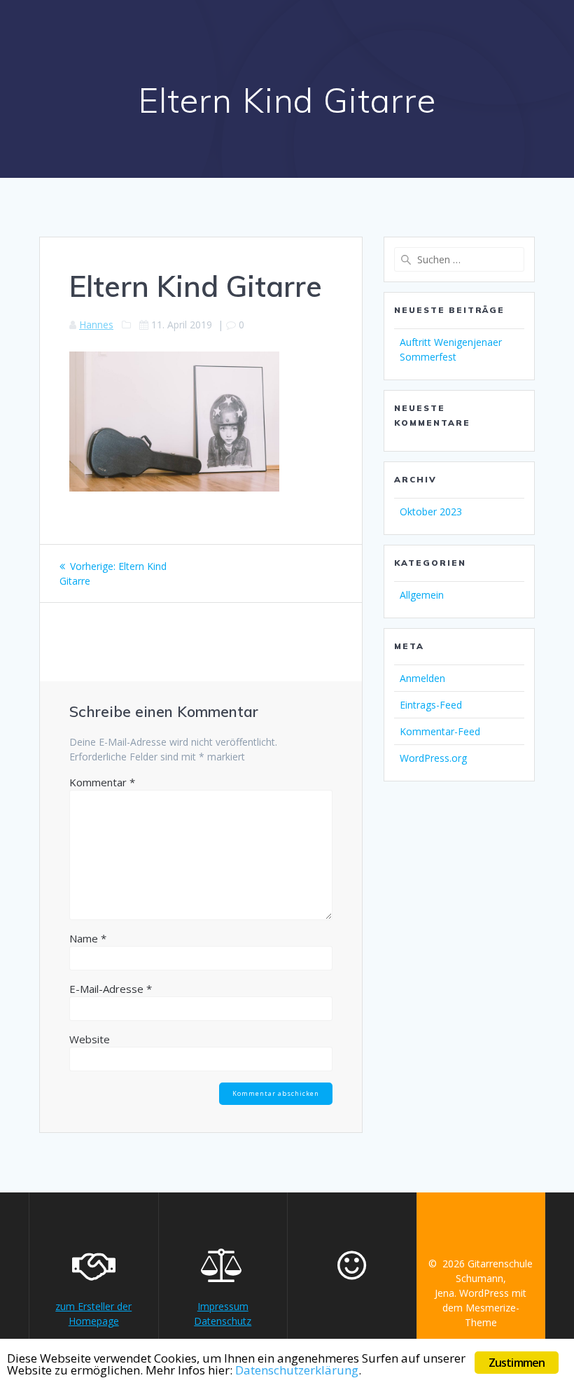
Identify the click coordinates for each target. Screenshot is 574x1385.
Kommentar (102, 782)
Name (87, 938)
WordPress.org (433, 758)
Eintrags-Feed (431, 704)
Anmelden (422, 678)
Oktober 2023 (431, 511)
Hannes (96, 324)
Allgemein (422, 594)
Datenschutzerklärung (296, 1370)
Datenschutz (222, 1321)
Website (89, 1039)
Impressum (222, 1306)
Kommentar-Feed (440, 731)
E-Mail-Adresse (110, 989)
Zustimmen (517, 1362)
